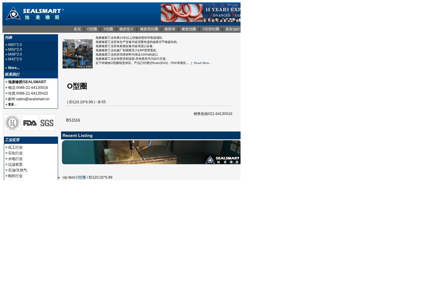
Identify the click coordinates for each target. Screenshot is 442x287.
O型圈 (81, 177)
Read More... (203, 63)
